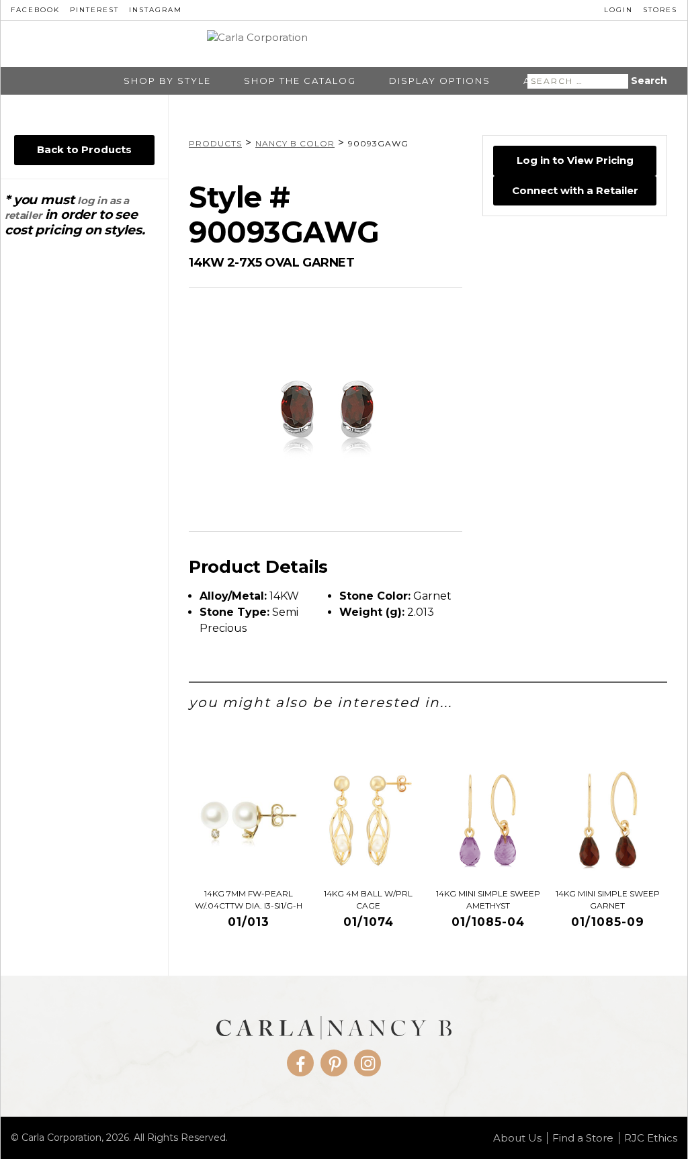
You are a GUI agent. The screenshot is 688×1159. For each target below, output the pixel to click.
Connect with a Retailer (575, 190)
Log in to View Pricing (575, 160)
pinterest (94, 9)
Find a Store (582, 1138)
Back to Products (84, 149)
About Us (517, 1138)
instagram (155, 9)
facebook (35, 9)
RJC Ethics (650, 1138)
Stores (660, 9)
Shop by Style (167, 81)
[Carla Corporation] (344, 44)
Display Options (439, 81)
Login (618, 9)
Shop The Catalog (300, 81)
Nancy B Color (295, 143)
